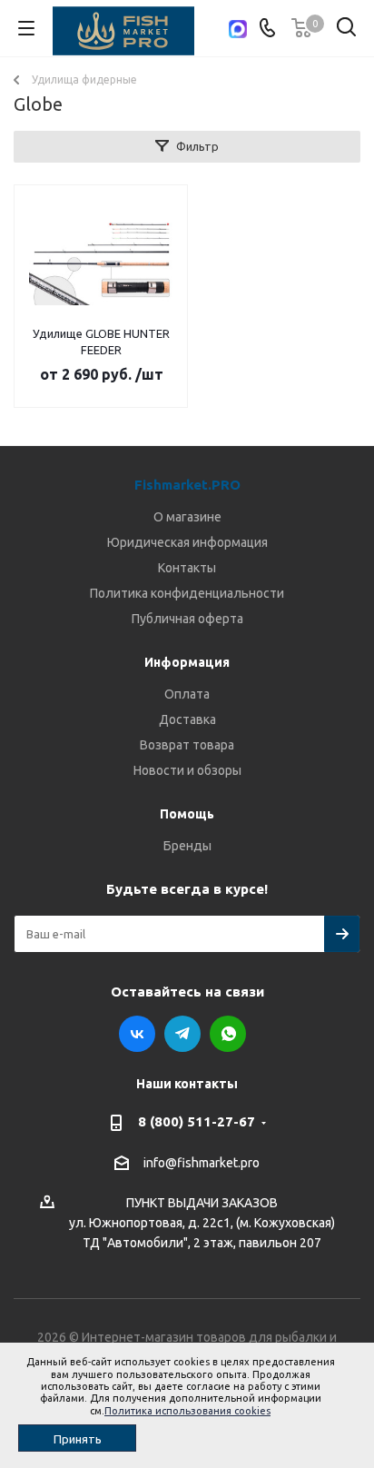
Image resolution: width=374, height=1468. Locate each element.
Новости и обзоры (187, 770)
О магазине (187, 517)
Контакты (187, 567)
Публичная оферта (187, 618)
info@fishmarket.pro (201, 1163)
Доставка (187, 719)
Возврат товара (187, 745)
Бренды (187, 845)
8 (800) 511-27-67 (196, 1121)
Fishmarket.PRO (187, 484)
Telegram (182, 1034)
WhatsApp (228, 1034)
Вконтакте (137, 1034)
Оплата (187, 694)
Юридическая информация (187, 542)
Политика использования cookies (187, 1410)
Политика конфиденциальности (187, 593)
